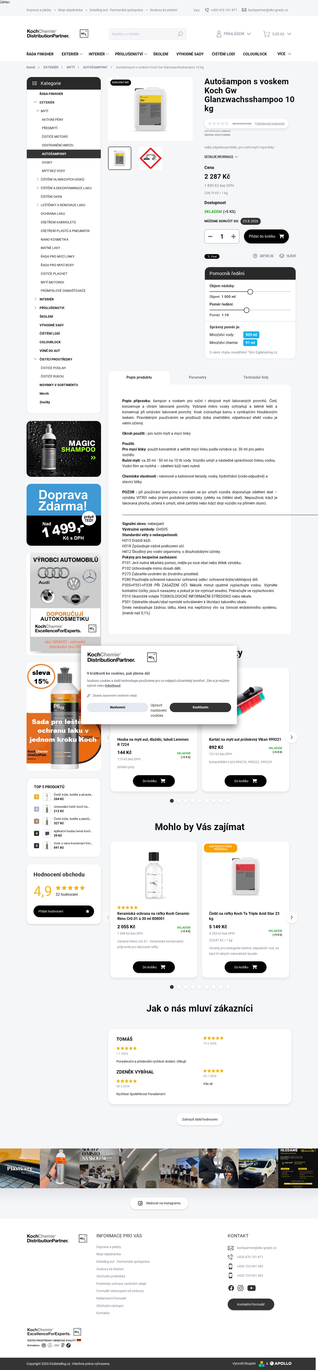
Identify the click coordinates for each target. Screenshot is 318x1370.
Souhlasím (200, 707)
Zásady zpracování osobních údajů (115, 695)
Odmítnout (113, 685)
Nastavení (117, 707)
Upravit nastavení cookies (159, 710)
